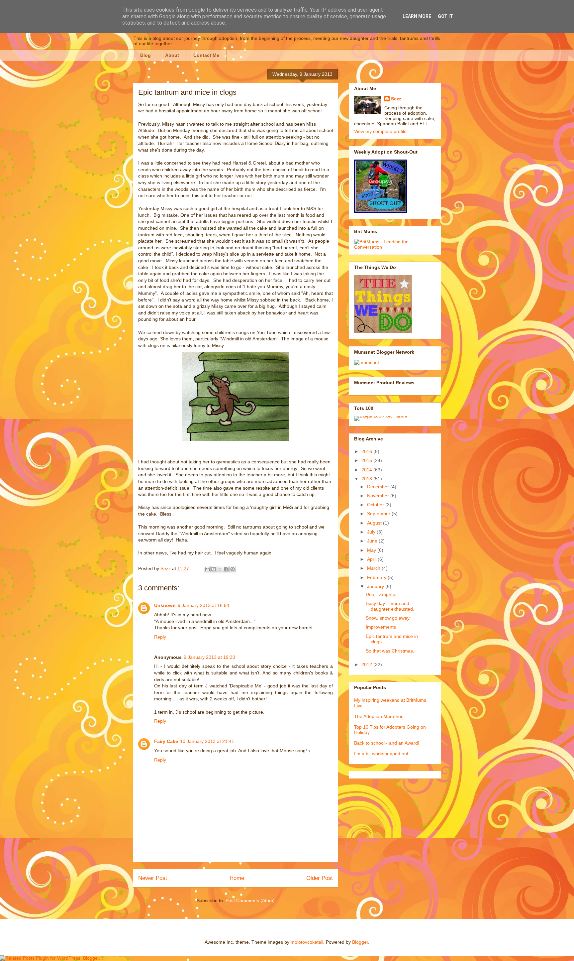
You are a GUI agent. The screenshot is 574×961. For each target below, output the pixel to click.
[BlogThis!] (213, 569)
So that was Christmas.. (391, 651)
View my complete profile (380, 131)
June (373, 540)
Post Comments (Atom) (250, 900)
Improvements (381, 627)
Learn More (417, 16)
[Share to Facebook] (226, 569)
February (377, 577)
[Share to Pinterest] (232, 569)
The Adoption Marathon (379, 716)
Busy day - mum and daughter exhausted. (390, 606)
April (372, 559)
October (376, 504)
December (378, 486)
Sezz (396, 98)
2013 (367, 478)
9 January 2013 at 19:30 (209, 657)
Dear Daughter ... (384, 594)
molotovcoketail (307, 942)
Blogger (360, 942)
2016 (367, 451)
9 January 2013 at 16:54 (203, 605)
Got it (445, 16)
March (374, 568)
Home (237, 878)
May (372, 550)
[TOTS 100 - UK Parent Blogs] (381, 416)
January (376, 586)
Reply (160, 637)
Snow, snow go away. (388, 618)
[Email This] (207, 569)
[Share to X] (220, 569)
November (378, 495)
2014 (367, 469)
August (375, 523)
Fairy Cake (166, 741)
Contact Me (206, 55)
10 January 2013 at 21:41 (207, 741)
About (172, 55)
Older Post (319, 878)
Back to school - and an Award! (386, 743)
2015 (367, 460)
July (372, 532)
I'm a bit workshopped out (381, 753)
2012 (367, 664)
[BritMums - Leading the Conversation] (395, 247)
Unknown (165, 605)
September (379, 513)
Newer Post (152, 878)
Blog (145, 55)
